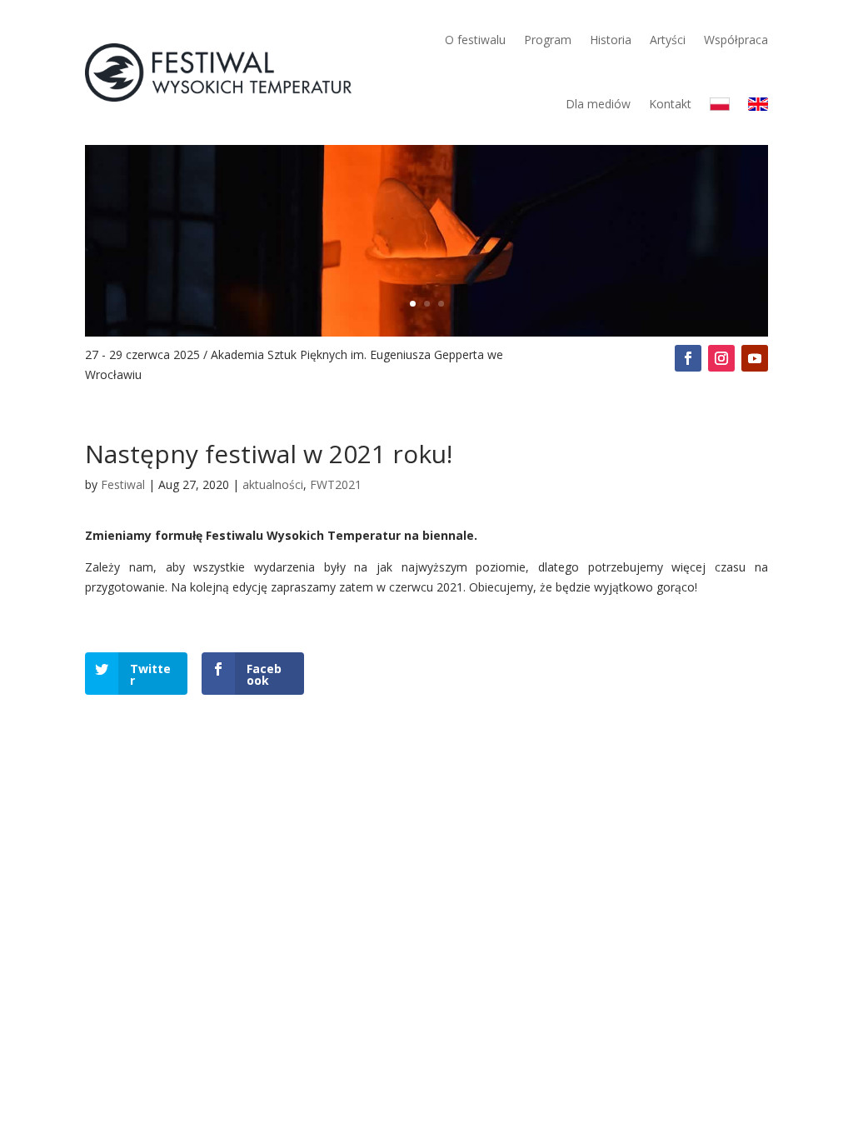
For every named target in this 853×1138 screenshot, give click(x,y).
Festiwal (123, 484)
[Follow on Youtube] (754, 358)
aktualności (272, 484)
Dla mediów (598, 104)
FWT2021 (336, 484)
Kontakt (670, 104)
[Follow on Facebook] (688, 358)
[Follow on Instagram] (721, 358)
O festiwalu (475, 39)
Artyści (668, 39)
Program (547, 39)
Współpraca (736, 39)
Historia (610, 39)
